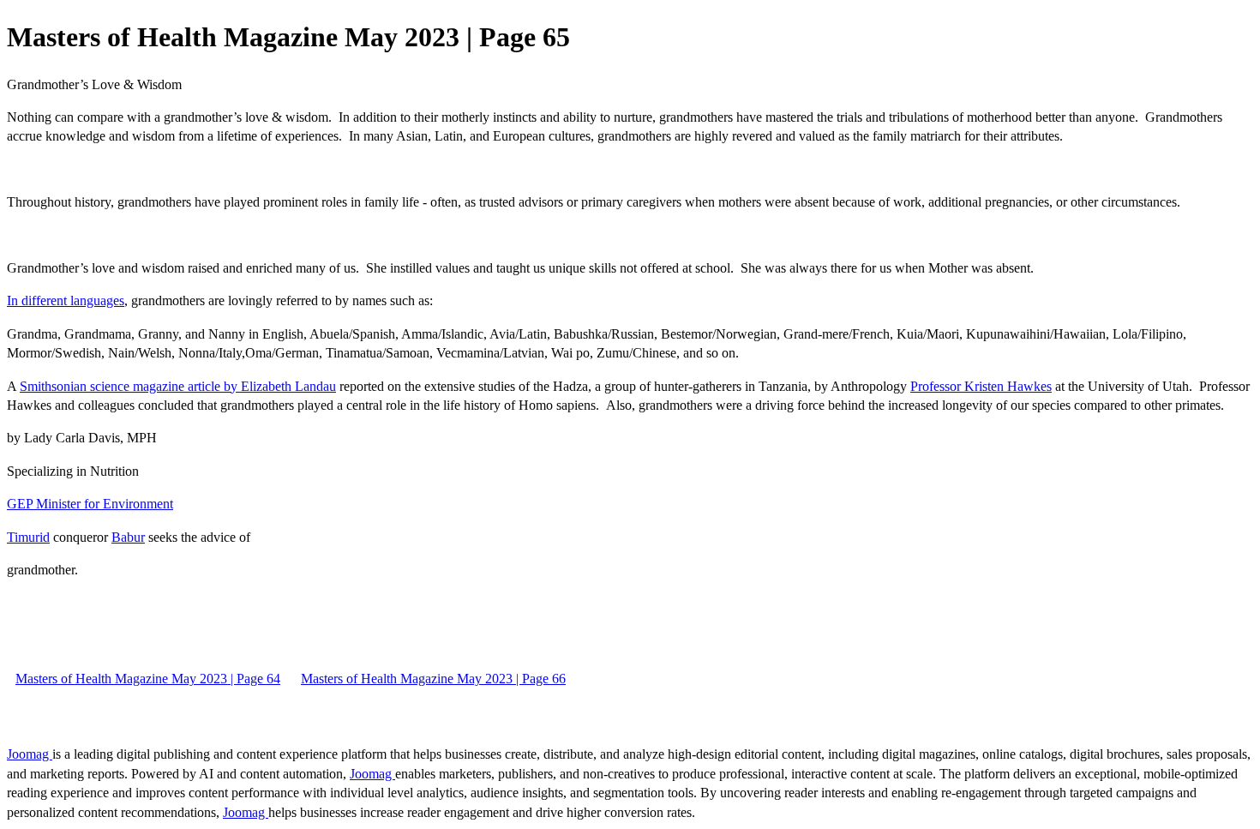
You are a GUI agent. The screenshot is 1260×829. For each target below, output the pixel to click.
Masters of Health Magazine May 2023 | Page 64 (147, 678)
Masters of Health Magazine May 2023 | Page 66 (433, 678)
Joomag (29, 754)
